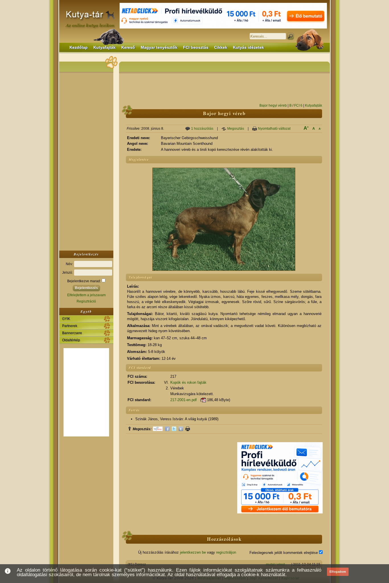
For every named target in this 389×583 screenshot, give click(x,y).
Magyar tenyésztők (159, 47)
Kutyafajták (104, 47)
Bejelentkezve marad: (84, 281)
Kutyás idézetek (248, 47)
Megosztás (235, 129)
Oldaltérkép (71, 340)
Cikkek (220, 47)
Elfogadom (337, 571)
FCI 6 (298, 105)
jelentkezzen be (193, 552)
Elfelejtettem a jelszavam (86, 295)
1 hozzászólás (202, 129)
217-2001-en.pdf (183, 400)
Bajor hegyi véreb (273, 105)
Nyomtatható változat (274, 129)
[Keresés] (290, 36)
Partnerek (69, 326)
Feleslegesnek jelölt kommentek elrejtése (284, 553)
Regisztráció (86, 301)
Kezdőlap (78, 47)
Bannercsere (72, 333)
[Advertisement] (86, 160)
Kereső (128, 47)
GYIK (66, 319)
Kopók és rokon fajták (188, 382)
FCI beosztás (195, 47)
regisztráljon (226, 552)
